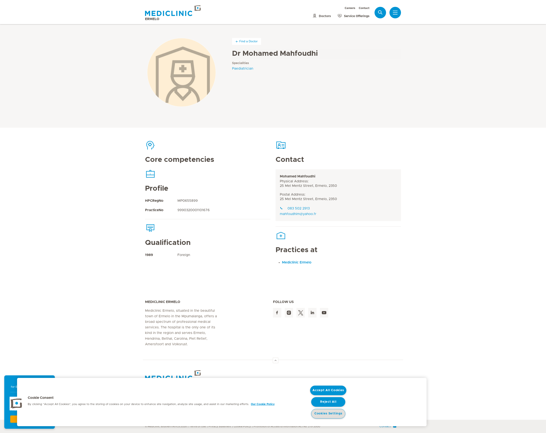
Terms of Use (197, 426)
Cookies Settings (328, 413)
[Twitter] (300, 312)
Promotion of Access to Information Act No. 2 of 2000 (287, 426)
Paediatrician (242, 68)
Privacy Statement (220, 426)
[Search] (380, 12)
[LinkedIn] (312, 312)
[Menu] (395, 12)
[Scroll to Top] (275, 360)
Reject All (328, 401)
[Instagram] (289, 312)
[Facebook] (277, 312)
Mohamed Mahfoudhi (297, 176)
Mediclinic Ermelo (296, 262)
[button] (16, 403)
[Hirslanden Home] (182, 375)
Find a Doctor (248, 41)
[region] (222, 402)
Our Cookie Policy (263, 404)
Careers (350, 8)
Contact (364, 8)
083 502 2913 (299, 208)
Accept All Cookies (328, 390)
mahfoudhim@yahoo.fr (298, 214)
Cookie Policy (242, 426)
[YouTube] (324, 312)
